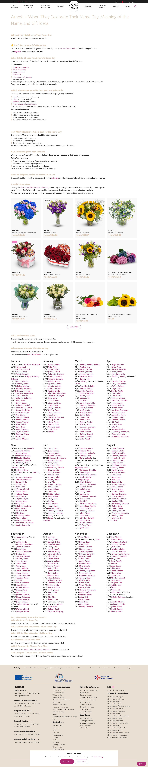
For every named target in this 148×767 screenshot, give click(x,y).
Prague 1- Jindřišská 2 (23, 711)
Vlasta (113, 590)
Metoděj (88, 458)
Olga (81, 480)
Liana (118, 547)
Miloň (23, 424)
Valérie (114, 408)
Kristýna (83, 511)
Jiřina (49, 398)
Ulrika (122, 460)
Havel (50, 573)
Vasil (24, 367)
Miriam (82, 547)
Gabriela (83, 381)
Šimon (113, 587)
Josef (82, 410)
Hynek (50, 364)
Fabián (27, 410)
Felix (80, 537)
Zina (80, 604)
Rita (22, 503)
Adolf (50, 487)
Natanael (125, 503)
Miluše (114, 453)
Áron (119, 367)
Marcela (115, 412)
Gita (49, 470)
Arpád (87, 439)
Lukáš (50, 578)
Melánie (121, 602)
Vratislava (123, 556)
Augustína (125, 513)
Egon (88, 489)
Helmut (24, 585)
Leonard (89, 549)
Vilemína (25, 381)
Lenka (50, 412)
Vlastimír (46, 520)
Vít (49, 482)
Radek (82, 415)
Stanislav (19, 463)
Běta (88, 580)
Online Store (20, 690)
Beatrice (89, 523)
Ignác (82, 527)
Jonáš (18, 602)
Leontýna (24, 396)
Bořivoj (82, 525)
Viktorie (83, 388)
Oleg (18, 585)
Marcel (50, 563)
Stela (82, 372)
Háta (56, 568)
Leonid (121, 417)
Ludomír (121, 448)
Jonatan (55, 503)
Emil (17, 503)
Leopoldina (91, 571)
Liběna (81, 549)
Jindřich (82, 489)
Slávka (57, 391)
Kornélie (26, 575)
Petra (114, 487)
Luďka (25, 2)
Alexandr (51, 427)
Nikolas (121, 549)
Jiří (113, 422)
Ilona (18, 412)
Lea (87, 417)
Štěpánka (51, 611)
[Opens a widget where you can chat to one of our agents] (141, 764)
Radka (18, 571)
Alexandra (115, 415)
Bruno (50, 472)
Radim (114, 506)
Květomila (125, 554)
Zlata (18, 597)
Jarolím (122, 429)
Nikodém (121, 453)
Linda (18, 537)
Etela (54, 415)
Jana (18, 508)
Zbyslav (89, 422)
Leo (54, 492)
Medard (51, 465)
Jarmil (50, 451)
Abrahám (121, 484)
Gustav (114, 451)
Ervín (120, 424)
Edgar (87, 472)
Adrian (57, 508)
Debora (26, 587)
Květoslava (116, 554)
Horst (120, 611)
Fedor (56, 590)
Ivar (53, 537)
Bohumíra (90, 554)
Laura (50, 448)
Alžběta (82, 580)
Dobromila (52, 374)
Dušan (114, 386)
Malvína (87, 429)
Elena (82, 403)
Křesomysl (89, 393)
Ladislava (59, 511)
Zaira (55, 499)
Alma (89, 451)
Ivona (82, 420)
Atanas (27, 451)
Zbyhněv (58, 484)
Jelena (120, 489)
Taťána (82, 434)
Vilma (18, 381)
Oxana (87, 599)
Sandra (114, 501)
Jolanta (25, 573)
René (81, 602)
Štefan (55, 556)
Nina (49, 592)
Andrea (19, 599)
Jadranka (88, 372)
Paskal (24, 492)
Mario (89, 424)
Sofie (23, 487)
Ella (93, 403)
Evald (58, 544)
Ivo (17, 496)
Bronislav (19, 544)
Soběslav (115, 465)
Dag (120, 583)
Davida (119, 609)
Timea (25, 494)
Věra (50, 554)
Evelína (114, 515)
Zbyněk (50, 484)
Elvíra (120, 506)
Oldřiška (115, 460)
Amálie (82, 477)
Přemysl (19, 489)
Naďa (26, 578)
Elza (55, 547)
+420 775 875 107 (20, 693)
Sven (119, 477)
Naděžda (19, 578)
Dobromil (60, 374)
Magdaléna (84, 506)
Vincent (122, 398)
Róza (88, 396)
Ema (113, 384)
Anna (82, 515)
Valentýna (60, 396)
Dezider (57, 388)
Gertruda (91, 575)
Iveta (50, 463)
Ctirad (18, 403)
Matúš (56, 420)
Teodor (50, 590)
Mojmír (50, 386)
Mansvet (57, 408)
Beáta (50, 595)
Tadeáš (51, 609)
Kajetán (120, 463)
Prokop (82, 456)
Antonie (51, 475)
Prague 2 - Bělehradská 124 (25, 731)
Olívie (56, 539)
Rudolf (114, 405)
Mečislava (36, 364)
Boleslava (28, 551)
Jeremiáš (30, 448)
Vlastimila (91, 405)
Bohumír (82, 554)
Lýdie (113, 568)
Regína (19, 554)
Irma (18, 561)
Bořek (82, 482)
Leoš (50, 492)
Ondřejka (89, 607)
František (51, 544)
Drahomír (92, 496)
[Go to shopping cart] (133, 2)
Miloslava (51, 403)
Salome (55, 506)
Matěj (50, 420)
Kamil (82, 369)
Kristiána (91, 511)
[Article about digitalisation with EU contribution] (34, 677)
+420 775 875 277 (20, 724)
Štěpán (114, 597)
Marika (18, 439)
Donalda (92, 470)
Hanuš (50, 549)
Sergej (57, 551)
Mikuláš (115, 549)
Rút (89, 398)
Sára (49, 556)
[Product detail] (26, 213)
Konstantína (121, 384)
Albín (119, 573)
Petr (49, 415)
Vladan (19, 386)
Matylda (83, 398)
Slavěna (51, 391)
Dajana (24, 372)
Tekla (121, 501)
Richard (115, 369)
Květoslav (20, 456)
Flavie (56, 405)
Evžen (81, 559)
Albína (113, 573)
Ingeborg (24, 429)
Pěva (57, 465)
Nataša (19, 494)
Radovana (27, 398)
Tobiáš (57, 477)
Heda (57, 575)
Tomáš (82, 379)
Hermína (115, 381)
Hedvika (50, 575)
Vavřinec (115, 470)
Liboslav (88, 508)
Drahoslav (19, 405)
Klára (114, 475)
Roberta (121, 434)
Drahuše (93, 475)
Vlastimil (83, 405)
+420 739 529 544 (20, 734)
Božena (50, 388)
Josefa (87, 410)
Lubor (18, 568)
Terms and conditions (30, 668)
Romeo (121, 468)
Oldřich (51, 410)
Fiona (58, 403)
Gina (24, 554)
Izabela (114, 391)
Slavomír (19, 417)
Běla (17, 415)
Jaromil (56, 451)
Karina (18, 367)
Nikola (81, 583)
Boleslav (19, 551)
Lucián (118, 566)
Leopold (82, 571)
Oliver (50, 539)
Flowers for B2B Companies (25, 700)
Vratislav (115, 556)
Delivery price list (104, 668)
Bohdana (18, 391)
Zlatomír (14, 468)
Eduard (82, 408)
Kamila (18, 525)
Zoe (56, 599)
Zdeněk (18, 420)
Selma (123, 415)
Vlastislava (125, 432)
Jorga (55, 398)
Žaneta (114, 602)
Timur (87, 513)
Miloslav (114, 578)
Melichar (35, 376)
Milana (56, 489)
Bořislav (88, 482)
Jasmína (57, 364)
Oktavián (124, 400)
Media (80, 668)
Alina (88, 520)
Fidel (117, 422)
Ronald (58, 384)
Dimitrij (57, 609)
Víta (53, 482)
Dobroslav (52, 458)
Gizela (50, 405)
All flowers (74, 327)
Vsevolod (27, 480)
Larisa (89, 487)
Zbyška (26, 499)
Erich (54, 597)
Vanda (50, 376)
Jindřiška (19, 547)
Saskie (81, 551)
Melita (89, 388)
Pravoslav (19, 393)
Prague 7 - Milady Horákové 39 (26, 739)
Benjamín (122, 551)
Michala (59, 580)
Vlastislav (115, 432)
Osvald (122, 458)
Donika (122, 604)
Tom (88, 379)
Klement (82, 590)
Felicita (86, 537)
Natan (119, 607)
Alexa (24, 453)
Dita (81, 429)
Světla (90, 412)
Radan (113, 571)
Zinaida (86, 604)
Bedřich (82, 364)
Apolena (51, 384)
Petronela (26, 525)
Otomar (88, 573)
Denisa (18, 563)
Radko (88, 415)
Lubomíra (59, 513)
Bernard (115, 494)
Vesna (90, 448)
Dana (113, 561)
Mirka (123, 374)
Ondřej (82, 607)
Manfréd (25, 432)
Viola (18, 511)
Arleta (120, 391)
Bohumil (51, 542)
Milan (50, 489)
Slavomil (90, 434)
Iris (88, 494)
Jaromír (19, 595)
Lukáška (56, 578)
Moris (24, 590)
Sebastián (25, 412)
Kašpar (28, 376)
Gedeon (88, 432)
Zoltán (77, 384)
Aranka (57, 381)
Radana (120, 571)
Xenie (81, 599)
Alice (17, 400)
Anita (87, 515)
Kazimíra (90, 374)
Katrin (89, 595)
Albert (81, 585)
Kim (121, 518)
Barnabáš (56, 472)
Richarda (122, 369)
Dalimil (18, 374)
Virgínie (123, 465)
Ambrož (114, 551)
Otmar (81, 573)
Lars (121, 470)
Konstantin (24, 583)
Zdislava (19, 434)
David (113, 609)
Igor (49, 537)
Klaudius (26, 458)
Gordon (36, 472)
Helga (86, 480)
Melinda (25, 568)
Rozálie (27, 547)
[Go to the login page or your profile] (129, 2)
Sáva (81, 568)
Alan (113, 480)
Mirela (119, 482)
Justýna (51, 551)
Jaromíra (26, 595)
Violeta (24, 511)
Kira (55, 429)
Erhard (26, 384)
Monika (19, 501)
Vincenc (115, 398)
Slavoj (55, 463)
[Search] (135, 6)
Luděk (18, 2)
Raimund (26, 420)
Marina (50, 559)
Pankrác (19, 480)
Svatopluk (52, 417)
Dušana (121, 386)
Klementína (91, 590)
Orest (87, 559)
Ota (117, 427)
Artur (81, 597)
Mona (25, 501)
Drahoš (27, 405)
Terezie (57, 571)
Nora (82, 472)
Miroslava (116, 374)
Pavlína (114, 520)
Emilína (87, 592)
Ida (81, 400)
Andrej (49, 561)
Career (92, 668)
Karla (87, 544)
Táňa (57, 475)
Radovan (19, 398)
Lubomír (51, 513)
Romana (82, 578)
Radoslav (19, 460)
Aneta (18, 492)
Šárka (50, 518)
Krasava (24, 561)
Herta (57, 480)
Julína (118, 559)
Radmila (19, 369)
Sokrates (121, 597)
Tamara (51, 453)
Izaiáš (86, 468)
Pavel (50, 515)
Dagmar (114, 583)
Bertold (91, 518)
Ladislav (51, 511)
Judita (113, 607)
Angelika (89, 391)
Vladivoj (88, 369)
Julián (119, 393)
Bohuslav (115, 499)
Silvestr (114, 611)
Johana (114, 496)
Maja (23, 566)
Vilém (18, 518)
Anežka (83, 367)
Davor (87, 561)
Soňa (82, 432)
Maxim (18, 520)
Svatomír (123, 542)
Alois (50, 496)
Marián (82, 424)
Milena (18, 422)
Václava (26, 604)
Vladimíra (27, 506)
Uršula (56, 585)
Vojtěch (115, 420)
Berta (18, 592)
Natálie (113, 585)
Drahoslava (84, 475)
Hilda (85, 400)
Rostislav (115, 410)
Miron (121, 515)
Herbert (88, 403)
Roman (114, 468)
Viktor (82, 520)
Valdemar (19, 515)
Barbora (115, 544)
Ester (113, 580)
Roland (50, 480)
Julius (114, 393)
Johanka (121, 496)
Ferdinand (20, 523)
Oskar (114, 448)
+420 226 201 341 (34, 724)
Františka (83, 386)
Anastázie (115, 400)
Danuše (119, 561)
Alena (114, 477)
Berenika (59, 379)
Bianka (22, 415)
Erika (114, 367)
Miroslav (83, 376)
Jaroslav (115, 429)
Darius (118, 580)
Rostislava (124, 410)
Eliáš (85, 501)
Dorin (57, 410)
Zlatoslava (26, 597)
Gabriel (82, 422)
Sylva (55, 607)
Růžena (82, 396)
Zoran (23, 427)
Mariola (27, 556)
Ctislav (24, 403)
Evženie (115, 417)
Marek (114, 424)
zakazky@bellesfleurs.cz (22, 706)
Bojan (23, 549)
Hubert (82, 542)
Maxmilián (27, 520)
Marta (82, 523)
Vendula (115, 376)
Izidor (119, 372)
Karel (81, 544)
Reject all (81, 761)
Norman (59, 460)
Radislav (28, 460)
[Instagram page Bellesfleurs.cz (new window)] (19, 668)
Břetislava (27, 388)
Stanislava (52, 468)
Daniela (19, 559)
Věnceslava (61, 393)
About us (69, 668)
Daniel (113, 575)
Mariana (19, 556)
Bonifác (19, 484)
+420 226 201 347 (34, 693)
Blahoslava (125, 436)
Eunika (58, 583)
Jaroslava (83, 448)
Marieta (25, 439)
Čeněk (82, 499)
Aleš (113, 396)
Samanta (57, 376)
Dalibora (58, 456)
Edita (18, 396)
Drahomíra (84, 496)
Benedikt (82, 563)
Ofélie (24, 482)
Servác (18, 482)
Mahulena (83, 575)
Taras (56, 422)
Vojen (89, 525)
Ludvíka (121, 492)
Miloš (18, 424)
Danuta (56, 400)
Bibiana (120, 539)
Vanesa (24, 508)
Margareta (92, 484)
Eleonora (57, 412)
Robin (18, 436)
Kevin (57, 453)
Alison (23, 400)
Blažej (50, 369)
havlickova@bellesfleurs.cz (23, 726)
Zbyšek (19, 499)
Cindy (87, 587)
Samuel (24, 537)
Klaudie (19, 458)
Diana (18, 372)
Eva (118, 592)
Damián (25, 602)
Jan (49, 503)
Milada (51, 381)
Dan (118, 575)
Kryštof (19, 580)
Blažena (19, 472)
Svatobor (60, 417)
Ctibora (25, 470)
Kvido (82, 439)
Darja (114, 388)
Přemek (26, 489)
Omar (25, 559)
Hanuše (57, 549)
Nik (119, 590)
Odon (89, 578)
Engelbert (89, 551)
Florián (27, 456)
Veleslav (120, 364)
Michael (26, 609)
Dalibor (51, 456)
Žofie (18, 487)
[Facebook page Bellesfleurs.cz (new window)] (15, 668)
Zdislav (26, 434)
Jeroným (19, 611)
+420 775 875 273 (20, 714)
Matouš (19, 587)
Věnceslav (52, 393)
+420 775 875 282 (20, 703)
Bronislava (29, 544)
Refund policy (44, 668)
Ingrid (18, 429)
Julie (112, 559)
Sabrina (57, 587)
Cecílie (81, 587)
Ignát (87, 527)
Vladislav (19, 408)
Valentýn (51, 396)
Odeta (122, 412)
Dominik (115, 456)
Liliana (50, 422)
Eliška (50, 547)
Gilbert (57, 372)
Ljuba (50, 400)
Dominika (123, 456)
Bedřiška (97, 364)
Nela (50, 367)
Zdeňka (51, 501)
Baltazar (14, 379)
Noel (119, 585)
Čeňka (88, 499)
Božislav (123, 499)
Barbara (122, 544)
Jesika (98, 539)
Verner (120, 408)
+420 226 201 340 (34, 734)
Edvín (56, 563)
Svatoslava (27, 477)
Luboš (82, 492)
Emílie (81, 592)
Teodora (26, 391)
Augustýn (115, 513)
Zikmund (19, 451)
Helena (114, 489)
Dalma (26, 463)
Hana (114, 482)
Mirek (90, 376)
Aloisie (55, 496)
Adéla (18, 542)
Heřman (123, 381)
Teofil (88, 542)
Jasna (119, 475)
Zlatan (21, 468)
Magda (92, 506)
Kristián (115, 458)
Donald (57, 369)
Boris (18, 549)
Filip (17, 513)
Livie (118, 568)
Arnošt (82, 436)
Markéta (83, 484)
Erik (49, 597)
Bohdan (82, 556)
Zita (17, 583)
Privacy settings (56, 668)
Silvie (50, 607)
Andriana (26, 599)
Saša (58, 427)
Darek (89, 556)
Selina (55, 592)
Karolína (83, 487)
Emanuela (91, 427)
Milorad (122, 578)
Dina (24, 484)
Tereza (50, 571)
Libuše (88, 477)
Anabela (61, 468)
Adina (55, 487)
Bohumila (114, 604)
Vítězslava (92, 503)
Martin (81, 561)
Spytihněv (79, 468)
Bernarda (122, 494)
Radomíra (91, 453)
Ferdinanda (29, 523)
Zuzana (114, 472)
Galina (55, 573)
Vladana (26, 386)
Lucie (113, 566)
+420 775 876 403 (20, 742)
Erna (23, 436)
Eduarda (89, 408)
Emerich (89, 547)
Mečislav (27, 364)
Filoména (121, 472)
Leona (82, 417)
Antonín (51, 477)
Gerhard (122, 420)
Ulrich (89, 456)
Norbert (51, 460)
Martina (83, 494)
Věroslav (83, 518)
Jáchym (114, 484)
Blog (128, 668)
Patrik (50, 408)
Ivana (114, 372)
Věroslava (57, 554)
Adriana (51, 508)
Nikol (87, 583)
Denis (24, 563)
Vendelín (51, 583)
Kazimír (83, 374)
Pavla (50, 499)
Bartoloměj (116, 503)
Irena (113, 403)
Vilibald (24, 518)
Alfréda (59, 604)
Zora (17, 427)
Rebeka (91, 386)
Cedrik (88, 492)
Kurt (86, 597)
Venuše (122, 376)
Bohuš (57, 542)
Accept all (66, 761)
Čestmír (19, 384)
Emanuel (83, 427)
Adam (113, 592)
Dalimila (25, 374)
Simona (114, 563)
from (18, 235)
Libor (82, 508)
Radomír (83, 453)
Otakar (114, 511)
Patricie (83, 451)
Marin (56, 559)
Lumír (50, 429)
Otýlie (18, 432)
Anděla (82, 391)
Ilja (81, 501)
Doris (57, 424)
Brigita (50, 585)
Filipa (22, 513)
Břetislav (19, 388)
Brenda (87, 566)
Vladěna (115, 518)
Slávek (26, 417)
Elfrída (121, 451)
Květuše (57, 494)
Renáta (50, 566)
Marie (18, 566)
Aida (54, 367)
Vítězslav (83, 503)
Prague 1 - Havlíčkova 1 (23, 721)
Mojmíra (58, 386)
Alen (118, 480)
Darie (119, 388)
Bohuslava (84, 470)
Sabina (50, 587)
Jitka (113, 547)
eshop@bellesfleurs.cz (21, 696)
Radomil (26, 369)
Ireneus (119, 403)
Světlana (83, 412)
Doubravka (20, 410)
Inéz (88, 367)
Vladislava (28, 408)
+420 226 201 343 (34, 742)
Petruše (120, 487)
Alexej (18, 453)
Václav (18, 604)
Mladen (87, 568)
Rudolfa (121, 405)
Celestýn (22, 496)
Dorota (51, 424)
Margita (56, 470)
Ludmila (19, 575)
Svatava (19, 477)
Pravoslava (28, 393)
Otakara (121, 511)
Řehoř (82, 393)
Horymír (51, 432)
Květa (50, 494)
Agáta (50, 568)
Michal (18, 609)
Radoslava (26, 571)
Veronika (51, 379)
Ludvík (114, 492)
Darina (18, 590)
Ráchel (26, 611)
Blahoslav (115, 436)
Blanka (114, 539)
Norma (118, 396)
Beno (89, 563)
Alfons (87, 420)
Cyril (81, 458)
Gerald (56, 566)
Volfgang (59, 611)
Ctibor (18, 470)
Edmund (118, 537)
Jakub (82, 513)
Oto (113, 427)
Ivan (49, 506)
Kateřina (82, 595)
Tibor (81, 566)
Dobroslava (61, 458)
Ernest (89, 436)
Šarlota (50, 599)
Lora (55, 448)
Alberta (88, 585)
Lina (23, 592)
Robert (114, 434)
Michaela (51, 580)
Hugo (114, 364)
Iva (112, 537)
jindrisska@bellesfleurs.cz (22, 716)
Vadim (27, 515)
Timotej (25, 422)
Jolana (18, 573)
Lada (114, 463)
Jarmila (50, 372)
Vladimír (19, 506)
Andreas (57, 561)
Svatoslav (115, 542)
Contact (117, 668)
